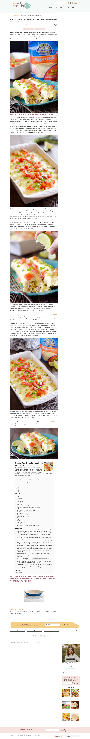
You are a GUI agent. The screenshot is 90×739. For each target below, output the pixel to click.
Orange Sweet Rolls (19, 126)
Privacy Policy (41, 735)
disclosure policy (37, 22)
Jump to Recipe (29, 29)
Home (11, 15)
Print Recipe (40, 29)
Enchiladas (32, 132)
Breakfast (40, 635)
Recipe (16, 15)
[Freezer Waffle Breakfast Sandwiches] (66, 720)
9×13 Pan (17, 493)
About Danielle (71, 668)
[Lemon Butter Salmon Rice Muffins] (66, 696)
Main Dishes (45, 635)
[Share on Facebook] (15, 25)
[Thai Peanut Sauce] (75, 720)
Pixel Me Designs (34, 735)
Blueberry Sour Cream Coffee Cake (36, 126)
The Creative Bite (22, 5)
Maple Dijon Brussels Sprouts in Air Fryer (75, 699)
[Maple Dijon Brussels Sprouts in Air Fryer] (75, 696)
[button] (46, 475)
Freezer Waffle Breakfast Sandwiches (66, 723)
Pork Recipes (51, 635)
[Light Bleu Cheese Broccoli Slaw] (75, 708)
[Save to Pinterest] (37, 25)
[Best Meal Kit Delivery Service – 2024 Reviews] (66, 708)
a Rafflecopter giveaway (16, 609)
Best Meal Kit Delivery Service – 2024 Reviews (66, 711)
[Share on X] (26, 25)
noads (48, 636)
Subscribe (65, 624)
